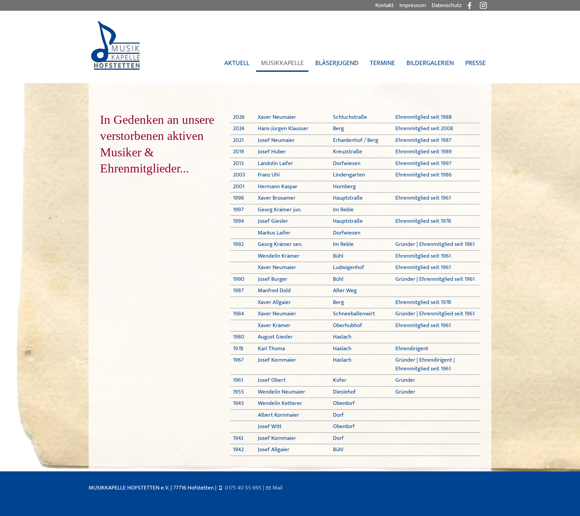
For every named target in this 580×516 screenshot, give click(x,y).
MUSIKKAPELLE (282, 63)
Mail (278, 488)
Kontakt (384, 5)
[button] (483, 5)
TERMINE (382, 63)
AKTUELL (236, 63)
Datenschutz (447, 5)
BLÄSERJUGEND (336, 63)
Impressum (412, 5)
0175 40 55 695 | (245, 488)
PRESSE (475, 63)
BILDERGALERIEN (430, 63)
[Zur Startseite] (115, 45)
